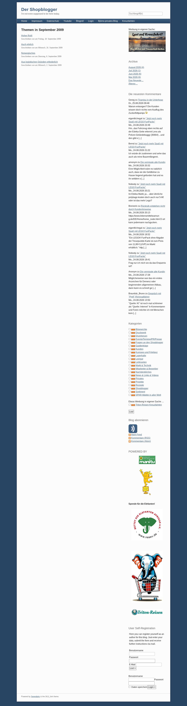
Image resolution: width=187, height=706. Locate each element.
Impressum (37, 21)
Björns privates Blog (108, 21)
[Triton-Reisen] (147, 612)
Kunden (139, 349)
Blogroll (80, 21)
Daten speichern (139, 687)
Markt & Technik (143, 365)
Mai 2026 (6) (135, 77)
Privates (140, 378)
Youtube (68, 21)
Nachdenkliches (143, 372)
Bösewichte (141, 329)
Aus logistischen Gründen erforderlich (39, 62)
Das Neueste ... (136, 80)
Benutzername (136, 650)
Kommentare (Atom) (141, 441)
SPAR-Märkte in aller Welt (148, 395)
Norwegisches (28, 53)
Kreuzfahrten (128, 21)
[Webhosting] (147, 460)
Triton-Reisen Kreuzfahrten (149, 405)
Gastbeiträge (142, 346)
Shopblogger (142, 388)
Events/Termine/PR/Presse (149, 339)
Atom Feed (136, 434)
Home (24, 21)
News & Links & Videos (147, 375)
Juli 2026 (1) (135, 70)
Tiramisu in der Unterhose (150, 100)
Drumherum (141, 336)
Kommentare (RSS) (140, 438)
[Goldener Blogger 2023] (147, 482)
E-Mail (132, 664)
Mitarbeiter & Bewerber (147, 369)
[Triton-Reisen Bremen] (147, 41)
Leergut (139, 359)
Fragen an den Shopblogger (149, 342)
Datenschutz (53, 21)
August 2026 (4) (136, 67)
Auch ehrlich (27, 44)
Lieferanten (141, 362)
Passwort (133, 657)
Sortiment (140, 392)
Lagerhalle (141, 355)
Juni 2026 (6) (135, 74)
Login (91, 21)
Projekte (140, 382)
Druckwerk (141, 332)
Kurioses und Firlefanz (147, 352)
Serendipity (35, 696)
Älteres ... (133, 84)
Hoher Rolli (26, 35)
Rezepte (140, 385)
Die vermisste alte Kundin (152, 162)
